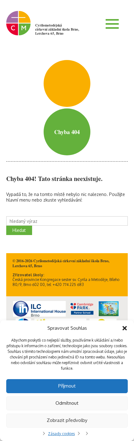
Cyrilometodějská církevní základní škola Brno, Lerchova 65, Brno (57, 29)
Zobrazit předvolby (67, 420)
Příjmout (67, 386)
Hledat (19, 230)
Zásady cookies (61, 433)
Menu (112, 23)
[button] (125, 328)
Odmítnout (67, 403)
